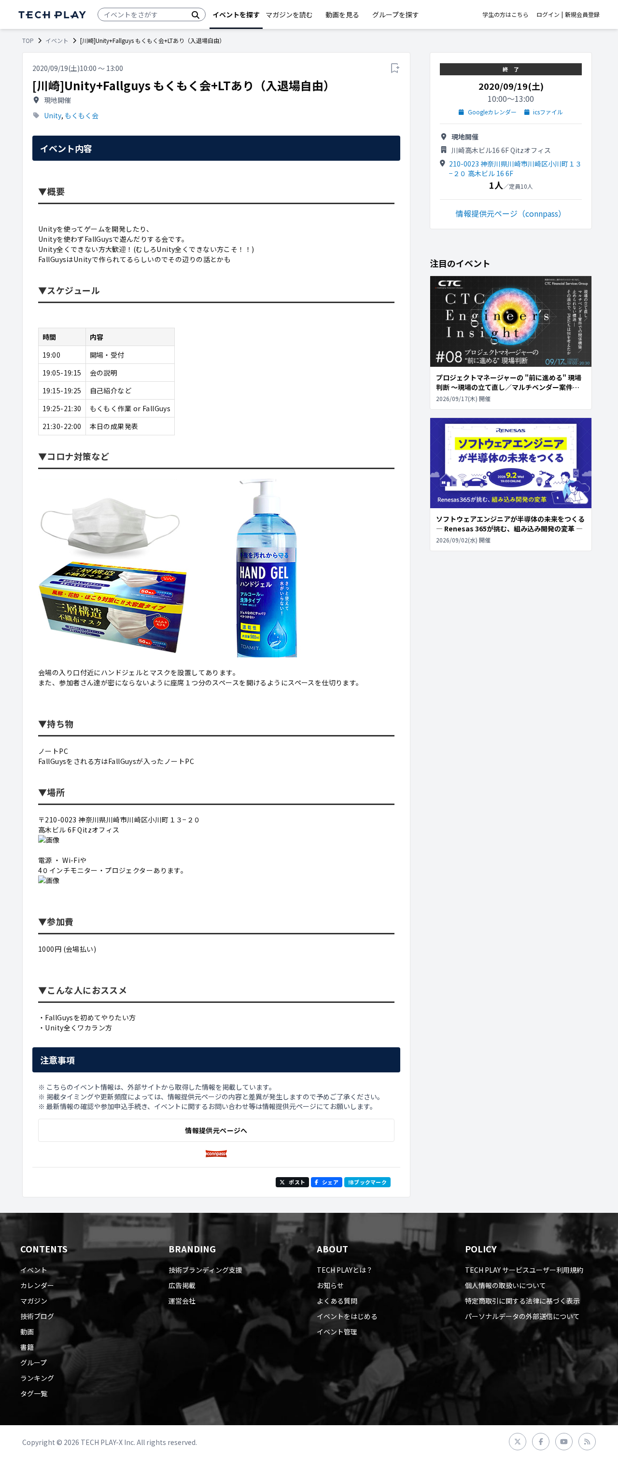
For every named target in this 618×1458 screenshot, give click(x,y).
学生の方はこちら (505, 14)
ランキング (37, 1378)
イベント (57, 40)
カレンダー (37, 1285)
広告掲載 (182, 1285)
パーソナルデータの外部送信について (522, 1316)
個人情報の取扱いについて (505, 1285)
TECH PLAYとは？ (345, 1270)
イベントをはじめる (347, 1316)
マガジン (33, 1300)
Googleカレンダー (492, 112)
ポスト (297, 1182)
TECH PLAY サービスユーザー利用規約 (524, 1270)
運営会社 (182, 1300)
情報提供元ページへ (216, 1130)
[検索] (195, 14)
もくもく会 (81, 115)
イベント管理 (337, 1331)
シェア (330, 1182)
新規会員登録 (582, 14)
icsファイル (548, 112)
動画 (27, 1331)
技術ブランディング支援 (205, 1270)
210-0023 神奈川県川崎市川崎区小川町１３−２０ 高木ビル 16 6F (515, 168)
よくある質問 (337, 1300)
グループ (33, 1362)
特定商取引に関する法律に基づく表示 (522, 1300)
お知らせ (330, 1285)
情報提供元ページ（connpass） (511, 213)
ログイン (548, 14)
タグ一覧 (33, 1393)
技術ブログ (37, 1316)
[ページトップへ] (52, 14)
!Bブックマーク (367, 1182)
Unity (52, 115)
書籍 (27, 1347)
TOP (28, 40)
